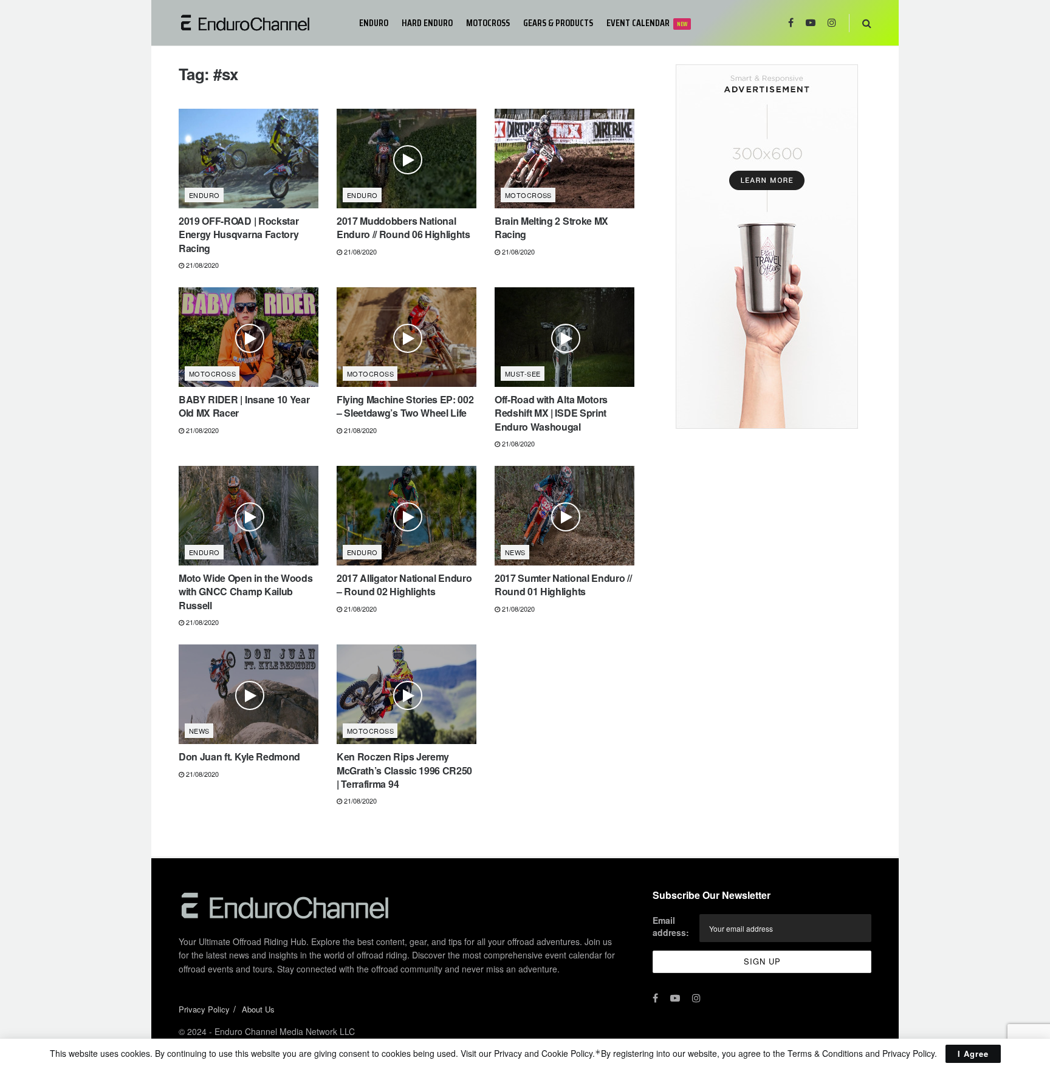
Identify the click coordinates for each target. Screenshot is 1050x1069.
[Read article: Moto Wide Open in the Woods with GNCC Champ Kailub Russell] (248, 515)
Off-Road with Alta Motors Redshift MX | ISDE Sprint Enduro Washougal (551, 413)
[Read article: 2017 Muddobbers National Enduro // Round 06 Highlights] (406, 158)
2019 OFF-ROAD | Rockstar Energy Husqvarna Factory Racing (238, 234)
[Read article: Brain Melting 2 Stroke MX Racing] (564, 158)
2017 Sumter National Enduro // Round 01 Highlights (563, 584)
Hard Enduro (427, 22)
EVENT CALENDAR (646, 22)
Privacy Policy (204, 1009)
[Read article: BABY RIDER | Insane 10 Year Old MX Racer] (248, 337)
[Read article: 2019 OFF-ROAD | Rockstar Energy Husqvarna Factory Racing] (248, 158)
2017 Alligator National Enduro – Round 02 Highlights (404, 584)
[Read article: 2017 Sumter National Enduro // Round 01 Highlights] (564, 515)
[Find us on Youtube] (810, 23)
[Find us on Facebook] (791, 23)
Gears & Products (558, 22)
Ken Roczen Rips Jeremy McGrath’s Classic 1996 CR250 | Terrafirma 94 (404, 770)
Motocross (488, 22)
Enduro (373, 22)
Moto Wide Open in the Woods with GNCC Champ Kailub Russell (245, 591)
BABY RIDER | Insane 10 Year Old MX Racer (244, 406)
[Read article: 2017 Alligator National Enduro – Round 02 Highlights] (406, 515)
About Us (258, 1009)
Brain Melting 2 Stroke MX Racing (551, 227)
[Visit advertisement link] (766, 246)
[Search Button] (866, 23)
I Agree (973, 1053)
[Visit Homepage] (260, 23)
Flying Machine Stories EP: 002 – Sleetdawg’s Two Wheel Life (405, 406)
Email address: (671, 926)
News (515, 552)
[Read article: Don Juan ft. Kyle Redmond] (248, 694)
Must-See (523, 373)
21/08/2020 (201, 265)
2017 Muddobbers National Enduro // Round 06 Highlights (403, 227)
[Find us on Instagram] (832, 23)
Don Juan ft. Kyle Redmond (239, 756)
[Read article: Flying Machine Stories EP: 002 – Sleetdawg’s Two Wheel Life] (406, 337)
